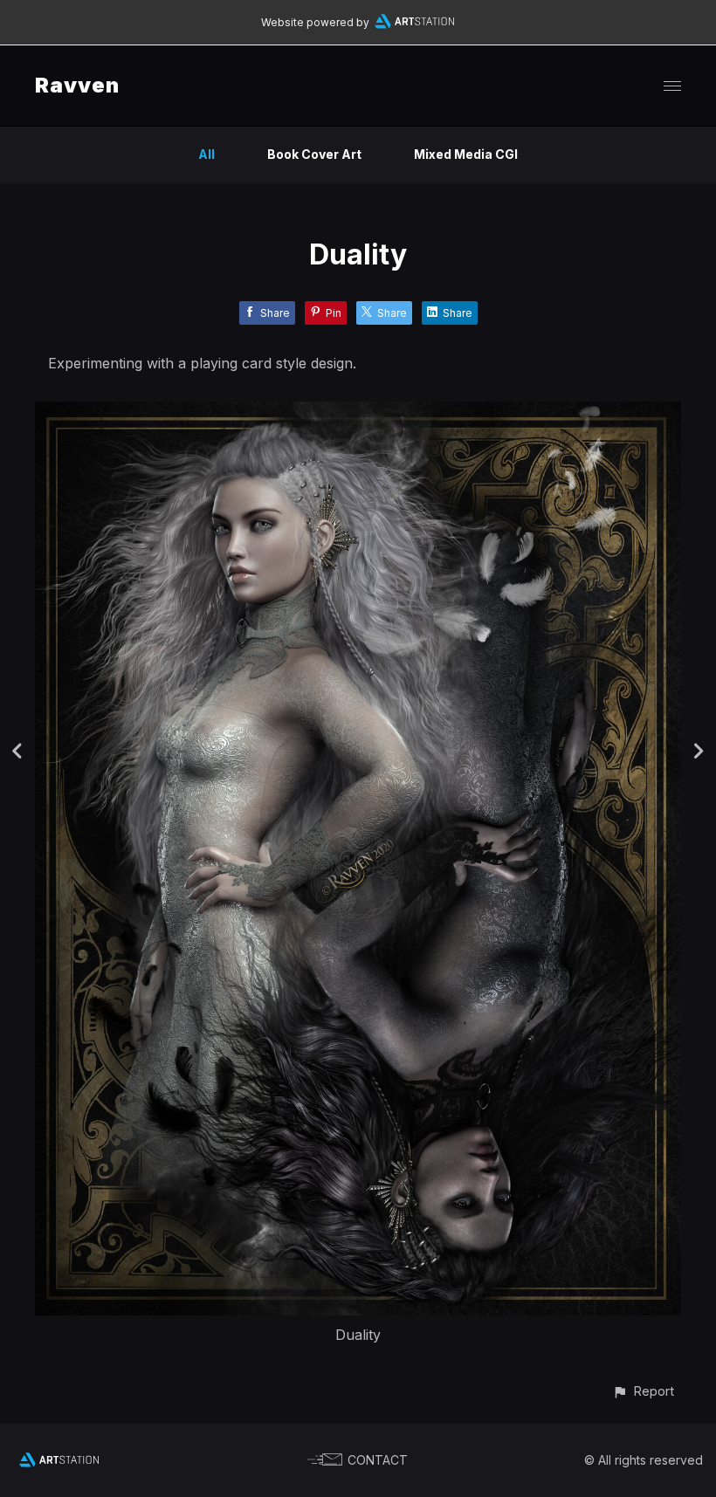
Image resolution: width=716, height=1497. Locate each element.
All (206, 154)
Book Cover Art (314, 154)
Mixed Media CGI (466, 154)
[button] (643, 1391)
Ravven (77, 85)
